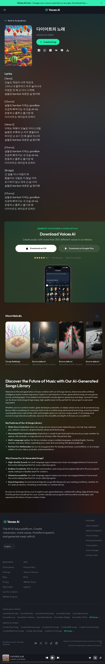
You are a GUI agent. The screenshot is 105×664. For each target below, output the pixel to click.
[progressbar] (52, 662)
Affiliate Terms (30, 582)
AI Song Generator (94, 540)
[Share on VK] (56, 50)
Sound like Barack (44, 617)
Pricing (6, 582)
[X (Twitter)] (41, 643)
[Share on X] (50, 50)
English (8, 546)
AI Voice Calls (91, 555)
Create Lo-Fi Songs (53, 631)
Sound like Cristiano (26, 617)
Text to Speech (92, 525)
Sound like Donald (10, 613)
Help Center (8, 587)
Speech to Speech (93, 530)
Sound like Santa (63, 613)
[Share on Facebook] (39, 50)
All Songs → (69, 631)
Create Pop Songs (11, 627)
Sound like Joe (9, 617)
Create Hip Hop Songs (30, 627)
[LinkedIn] (56, 643)
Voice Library (8, 567)
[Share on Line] (62, 50)
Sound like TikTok (79, 617)
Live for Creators (10, 592)
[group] (52, 662)
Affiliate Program (10, 597)
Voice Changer (92, 550)
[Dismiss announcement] (101, 3)
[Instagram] (46, 643)
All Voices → (94, 617)
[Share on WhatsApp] (44, 50)
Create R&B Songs (69, 627)
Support (27, 587)
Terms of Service (31, 572)
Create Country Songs (89, 627)
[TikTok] (51, 643)
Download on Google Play (81, 248)
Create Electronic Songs (13, 631)
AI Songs (6, 572)
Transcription (92, 545)
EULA (26, 577)
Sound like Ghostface (45, 613)
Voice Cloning (92, 535)
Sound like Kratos (80, 613)
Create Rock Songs (50, 627)
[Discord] (35, 643)
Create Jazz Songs (34, 631)
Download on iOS (38, 248)
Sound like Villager (62, 617)
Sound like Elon (26, 613)
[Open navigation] (5, 10)
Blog (5, 577)
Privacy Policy (29, 567)
